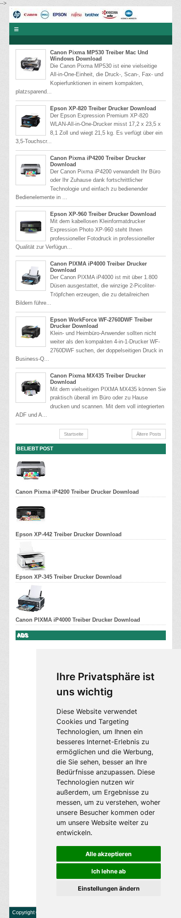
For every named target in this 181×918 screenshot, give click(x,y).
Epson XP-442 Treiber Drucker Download (69, 534)
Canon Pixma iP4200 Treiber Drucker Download (77, 492)
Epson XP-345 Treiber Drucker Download (69, 577)
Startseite (73, 433)
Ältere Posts (148, 433)
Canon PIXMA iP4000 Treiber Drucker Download (78, 620)
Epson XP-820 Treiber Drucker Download (103, 108)
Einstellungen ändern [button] (109, 888)
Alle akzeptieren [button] (108, 853)
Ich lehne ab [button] (108, 871)
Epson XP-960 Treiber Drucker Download (103, 214)
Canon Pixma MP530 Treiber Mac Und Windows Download (99, 55)
